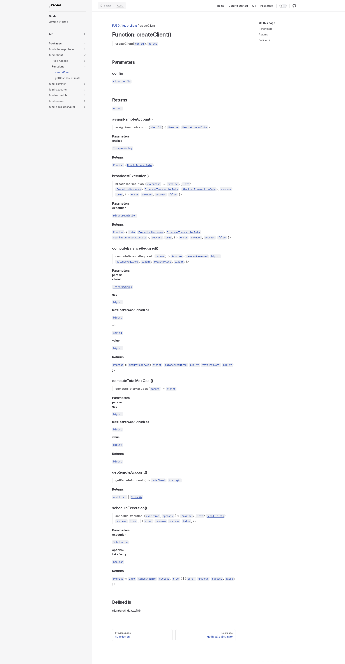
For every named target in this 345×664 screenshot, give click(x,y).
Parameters (265, 28)
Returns (263, 34)
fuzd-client (129, 25)
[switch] (283, 6)
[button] (67, 16)
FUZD (116, 25)
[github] (294, 6)
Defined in (265, 40)
